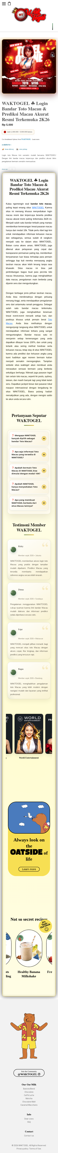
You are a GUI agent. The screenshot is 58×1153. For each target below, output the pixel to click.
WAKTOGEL (38, 207)
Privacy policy (22, 1149)
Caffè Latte (29, 1095)
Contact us (29, 1136)
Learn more (29, 869)
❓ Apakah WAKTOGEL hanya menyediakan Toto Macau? (24, 486)
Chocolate (29, 1092)
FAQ (29, 1122)
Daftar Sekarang (9, 3)
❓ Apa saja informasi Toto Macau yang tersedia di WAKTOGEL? (25, 454)
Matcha (29, 1098)
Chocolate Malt (29, 1102)
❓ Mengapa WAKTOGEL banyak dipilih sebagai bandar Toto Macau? (24, 438)
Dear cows (29, 1119)
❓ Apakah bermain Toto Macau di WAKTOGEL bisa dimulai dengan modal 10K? (26, 470)
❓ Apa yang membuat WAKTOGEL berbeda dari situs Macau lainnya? (24, 503)
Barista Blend (29, 1089)
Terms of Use (35, 1149)
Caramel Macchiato (29, 1105)
